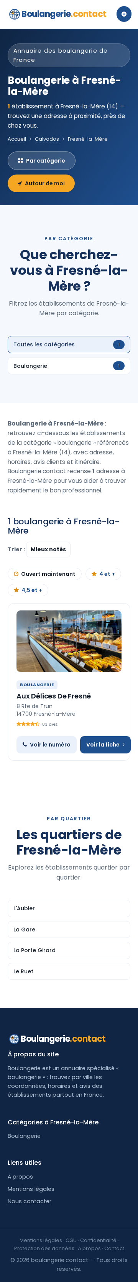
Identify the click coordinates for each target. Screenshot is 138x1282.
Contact (114, 1248)
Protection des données (44, 1248)
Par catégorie (45, 161)
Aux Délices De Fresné (53, 696)
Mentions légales (31, 1189)
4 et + (107, 574)
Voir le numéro (50, 744)
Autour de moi (45, 183)
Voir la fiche (103, 744)
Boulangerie (64, 14)
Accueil (17, 139)
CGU (71, 1240)
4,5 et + (31, 590)
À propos (20, 1177)
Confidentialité (98, 1240)
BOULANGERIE (37, 685)
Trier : (17, 549)
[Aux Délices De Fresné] (69, 641)
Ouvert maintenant (48, 574)
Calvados (47, 139)
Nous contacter (29, 1201)
